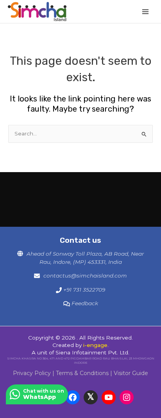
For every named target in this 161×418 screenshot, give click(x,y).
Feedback (85, 303)
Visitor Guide (131, 373)
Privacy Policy (32, 373)
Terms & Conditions (82, 373)
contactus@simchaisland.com (85, 275)
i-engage (95, 345)
